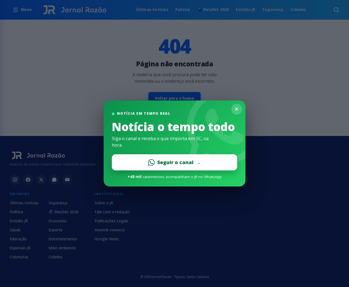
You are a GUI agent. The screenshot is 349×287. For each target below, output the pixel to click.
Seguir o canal (179, 162)
